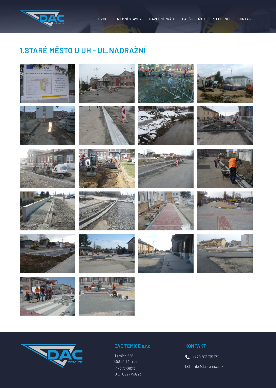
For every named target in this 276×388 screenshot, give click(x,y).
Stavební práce (162, 19)
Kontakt (245, 19)
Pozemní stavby (127, 19)
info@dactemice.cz (208, 366)
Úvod (102, 19)
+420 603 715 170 (206, 357)
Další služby (193, 19)
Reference (222, 19)
